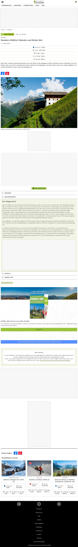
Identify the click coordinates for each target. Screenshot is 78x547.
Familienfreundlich (7, 282)
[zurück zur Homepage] (39, 2)
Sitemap (39, 538)
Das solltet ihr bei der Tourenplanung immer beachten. (55, 360)
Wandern (9, 29)
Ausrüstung (28, 5)
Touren (3, 29)
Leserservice (39, 530)
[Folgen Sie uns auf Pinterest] (39, 504)
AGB (39, 516)
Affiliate (39, 519)
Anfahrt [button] (8, 193)
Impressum (39, 508)
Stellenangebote (39, 523)
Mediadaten (39, 527)
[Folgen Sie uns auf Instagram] (59, 504)
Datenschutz (39, 512)
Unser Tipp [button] (9, 277)
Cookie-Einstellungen (39, 541)
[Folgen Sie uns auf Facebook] (19, 504)
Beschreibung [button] (10, 197)
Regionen (17, 5)
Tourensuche (6, 5)
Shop (37, 5)
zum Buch (39, 329)
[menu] (2, 2)
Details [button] (8, 273)
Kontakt (39, 534)
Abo (43, 5)
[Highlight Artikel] (76, 2)
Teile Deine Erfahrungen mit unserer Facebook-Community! (38, 342)
